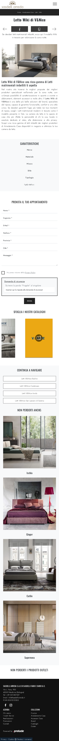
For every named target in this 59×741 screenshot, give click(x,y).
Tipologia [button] (29, 177)
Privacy (3, 739)
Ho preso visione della (21, 272)
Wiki (40, 12)
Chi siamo (7, 713)
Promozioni (7, 721)
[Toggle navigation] (55, 4)
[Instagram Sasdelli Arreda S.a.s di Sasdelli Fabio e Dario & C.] (10, 705)
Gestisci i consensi (24, 739)
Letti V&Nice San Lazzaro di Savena (29, 400)
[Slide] (5, 29)
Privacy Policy (30, 272)
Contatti (6, 723)
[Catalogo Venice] (38, 338)
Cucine (34, 713)
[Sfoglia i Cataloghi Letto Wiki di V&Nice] (39, 29)
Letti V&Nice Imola (29, 393)
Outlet (33, 726)
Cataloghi (34, 723)
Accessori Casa (37, 718)
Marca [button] (29, 149)
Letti (36, 12)
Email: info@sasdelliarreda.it (14, 697)
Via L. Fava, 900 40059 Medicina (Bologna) (13, 691)
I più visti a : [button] (29, 184)
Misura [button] (29, 163)
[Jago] (54, 29)
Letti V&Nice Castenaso (29, 386)
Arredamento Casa (28, 12)
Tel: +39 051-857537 (11, 695)
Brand (33, 721)
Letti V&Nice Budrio (29, 378)
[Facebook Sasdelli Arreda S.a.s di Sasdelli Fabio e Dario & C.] (5, 705)
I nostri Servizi (8, 715)
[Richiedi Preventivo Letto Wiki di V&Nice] (19, 29)
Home (19, 12)
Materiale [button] (29, 156)
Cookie (11, 739)
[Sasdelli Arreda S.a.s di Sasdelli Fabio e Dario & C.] (12, 4)
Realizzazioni (8, 718)
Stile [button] (29, 170)
